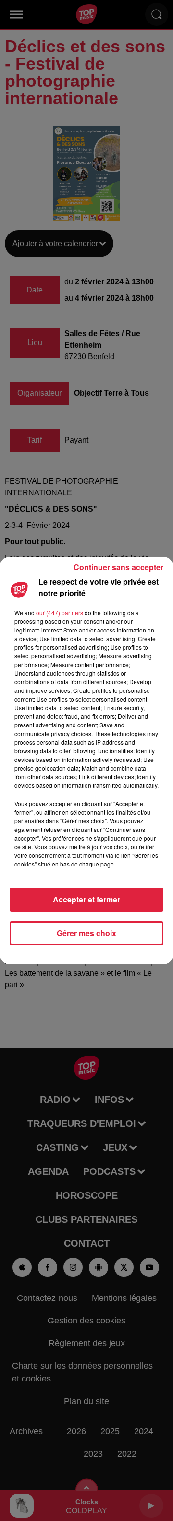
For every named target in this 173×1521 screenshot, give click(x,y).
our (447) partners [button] (59, 612)
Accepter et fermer (86, 899)
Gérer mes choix (86, 932)
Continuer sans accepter (118, 567)
